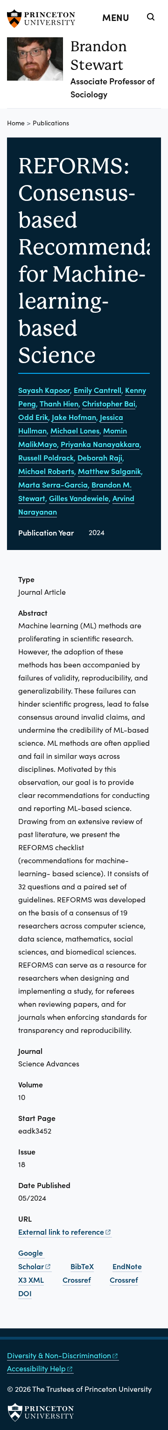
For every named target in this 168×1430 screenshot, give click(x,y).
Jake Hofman (74, 417)
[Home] (38, 72)
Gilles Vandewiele (79, 498)
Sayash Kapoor (44, 390)
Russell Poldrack (46, 457)
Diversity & (59, 1355)
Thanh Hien (59, 403)
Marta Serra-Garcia (53, 484)
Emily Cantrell (97, 390)
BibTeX (82, 1266)
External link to (61, 1231)
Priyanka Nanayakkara (100, 444)
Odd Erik (33, 417)
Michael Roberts (46, 471)
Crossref (77, 1279)
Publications (51, 122)
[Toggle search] (150, 17)
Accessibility (36, 1368)
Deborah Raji (99, 457)
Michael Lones (74, 430)
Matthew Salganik (109, 471)
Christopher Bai (108, 403)
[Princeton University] (44, 18)
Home (16, 122)
